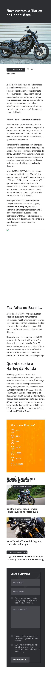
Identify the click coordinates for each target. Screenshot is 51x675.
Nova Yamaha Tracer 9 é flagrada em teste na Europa (24, 543)
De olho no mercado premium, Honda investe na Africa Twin (22, 510)
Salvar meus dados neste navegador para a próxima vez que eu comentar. (26, 600)
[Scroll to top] (46, 671)
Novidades (12, 73)
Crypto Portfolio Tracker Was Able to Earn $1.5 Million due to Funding (25, 558)
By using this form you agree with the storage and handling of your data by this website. (27, 648)
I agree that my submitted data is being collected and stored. (26, 638)
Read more (25, 495)
